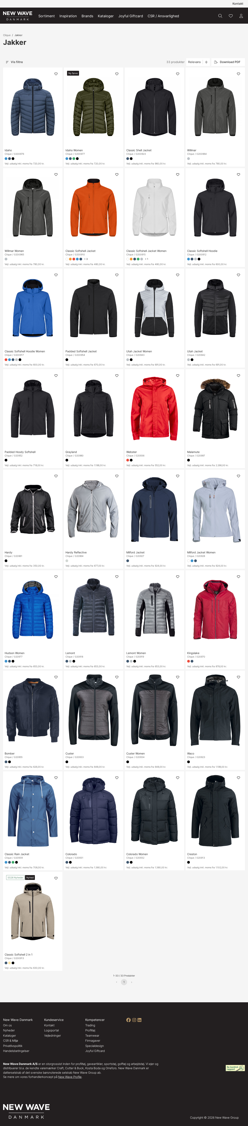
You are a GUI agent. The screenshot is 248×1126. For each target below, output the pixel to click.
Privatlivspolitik (12, 1046)
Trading (90, 1025)
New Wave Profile (70, 1077)
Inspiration (68, 16)
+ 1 (146, 259)
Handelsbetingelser (16, 1051)
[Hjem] (17, 16)
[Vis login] (241, 16)
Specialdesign (94, 1046)
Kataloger (106, 16)
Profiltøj (90, 1030)
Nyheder (9, 1030)
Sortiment (46, 16)
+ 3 (86, 259)
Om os (7, 1025)
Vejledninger (52, 1035)
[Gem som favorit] (230, 16)
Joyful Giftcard (130, 16)
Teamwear (92, 1035)
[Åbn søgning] (220, 16)
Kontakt (237, 3)
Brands (87, 16)
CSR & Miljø (10, 1040)
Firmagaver (92, 1040)
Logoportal (51, 1030)
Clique (7, 35)
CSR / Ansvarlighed (163, 16)
